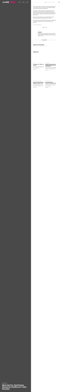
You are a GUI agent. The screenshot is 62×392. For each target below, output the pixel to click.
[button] (23, 2)
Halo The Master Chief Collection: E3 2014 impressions (50, 83)
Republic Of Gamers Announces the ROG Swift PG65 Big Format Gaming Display (50, 65)
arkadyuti (40, 32)
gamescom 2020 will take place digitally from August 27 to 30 (38, 83)
